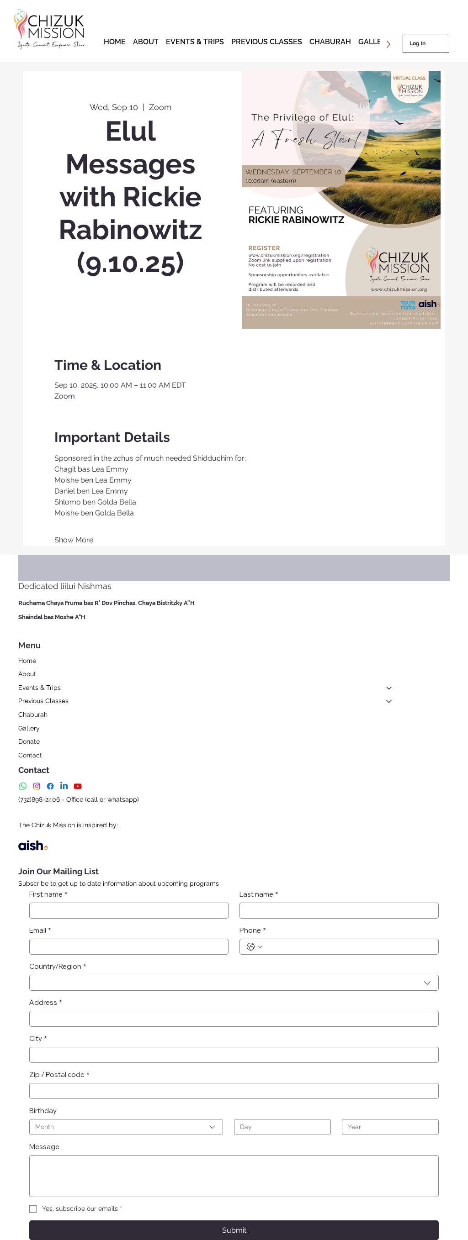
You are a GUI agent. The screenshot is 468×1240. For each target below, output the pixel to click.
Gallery (29, 728)
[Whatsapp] (22, 786)
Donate (29, 741)
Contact (30, 755)
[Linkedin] (64, 786)
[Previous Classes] (389, 701)
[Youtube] (77, 786)
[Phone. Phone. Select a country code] (254, 946)
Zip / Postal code (59, 1074)
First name (48, 894)
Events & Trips (39, 687)
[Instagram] (36, 786)
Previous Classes (43, 700)
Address (45, 1002)
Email (40, 930)
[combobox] (234, 982)
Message (44, 1146)
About (27, 674)
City (38, 1038)
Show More (73, 540)
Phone (252, 930)
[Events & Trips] (389, 688)
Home (27, 660)
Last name (258, 894)
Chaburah (33, 714)
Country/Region (57, 966)
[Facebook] (50, 786)
